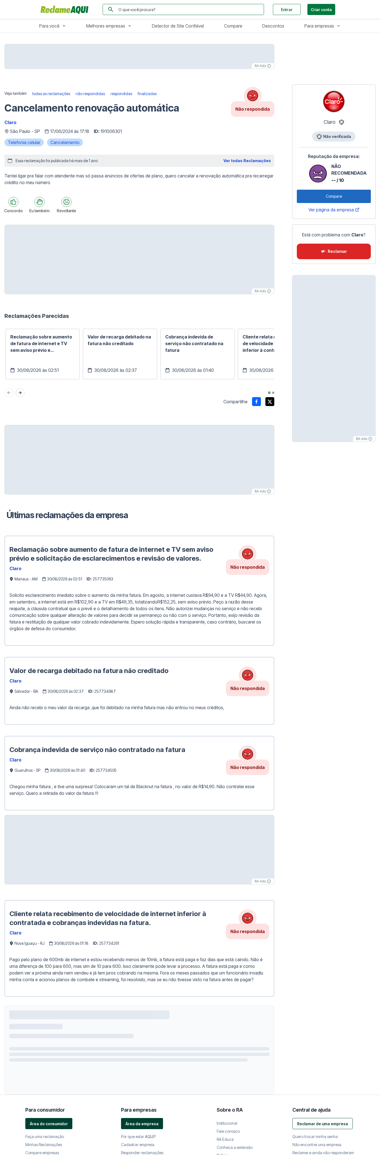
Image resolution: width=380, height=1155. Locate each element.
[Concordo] (13, 202)
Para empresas (319, 26)
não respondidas (90, 93)
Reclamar (337, 251)
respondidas (121, 93)
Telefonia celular (24, 142)
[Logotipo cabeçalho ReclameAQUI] (66, 9)
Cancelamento (65, 142)
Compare (233, 26)
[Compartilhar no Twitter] (269, 401)
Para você (49, 26)
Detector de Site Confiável (178, 26)
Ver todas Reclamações (247, 160)
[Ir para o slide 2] (273, 393)
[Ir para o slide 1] (269, 393)
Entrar (287, 9)
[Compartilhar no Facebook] (256, 401)
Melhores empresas (105, 26)
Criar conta (321, 9)
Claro (10, 122)
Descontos (273, 26)
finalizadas (147, 93)
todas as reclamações (51, 93)
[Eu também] (39, 202)
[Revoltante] (66, 202)
